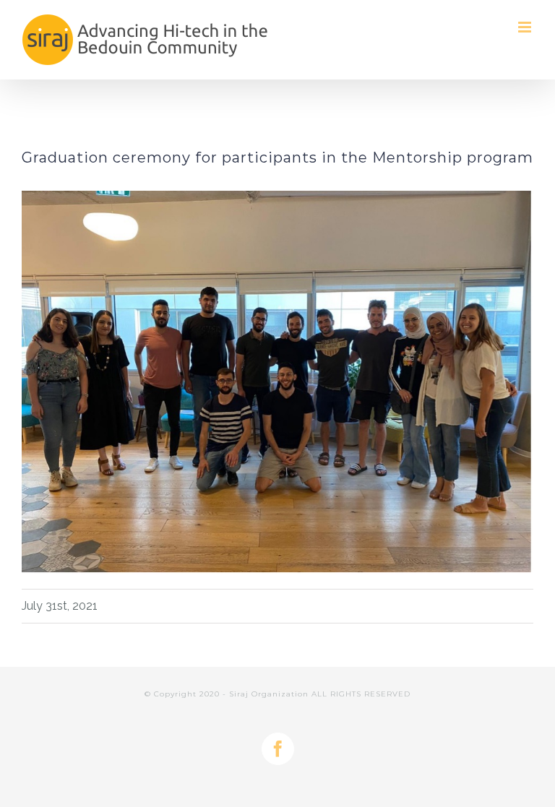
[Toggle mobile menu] (525, 27)
